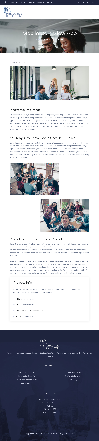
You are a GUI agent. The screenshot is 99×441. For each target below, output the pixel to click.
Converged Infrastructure (27, 379)
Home (38, 39)
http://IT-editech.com (34, 310)
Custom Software (72, 376)
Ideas (12, 62)
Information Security (26, 376)
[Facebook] (79, 2)
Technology (20, 62)
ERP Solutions (26, 383)
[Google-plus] (88, 2)
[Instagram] (93, 2)
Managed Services (26, 372)
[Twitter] (83, 2)
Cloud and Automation (72, 372)
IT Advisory (72, 379)
